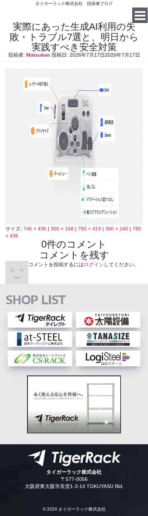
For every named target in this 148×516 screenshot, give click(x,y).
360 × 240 (116, 228)
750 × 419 (89, 228)
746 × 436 (34, 228)
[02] (74, 221)
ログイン (94, 264)
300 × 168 (62, 228)
